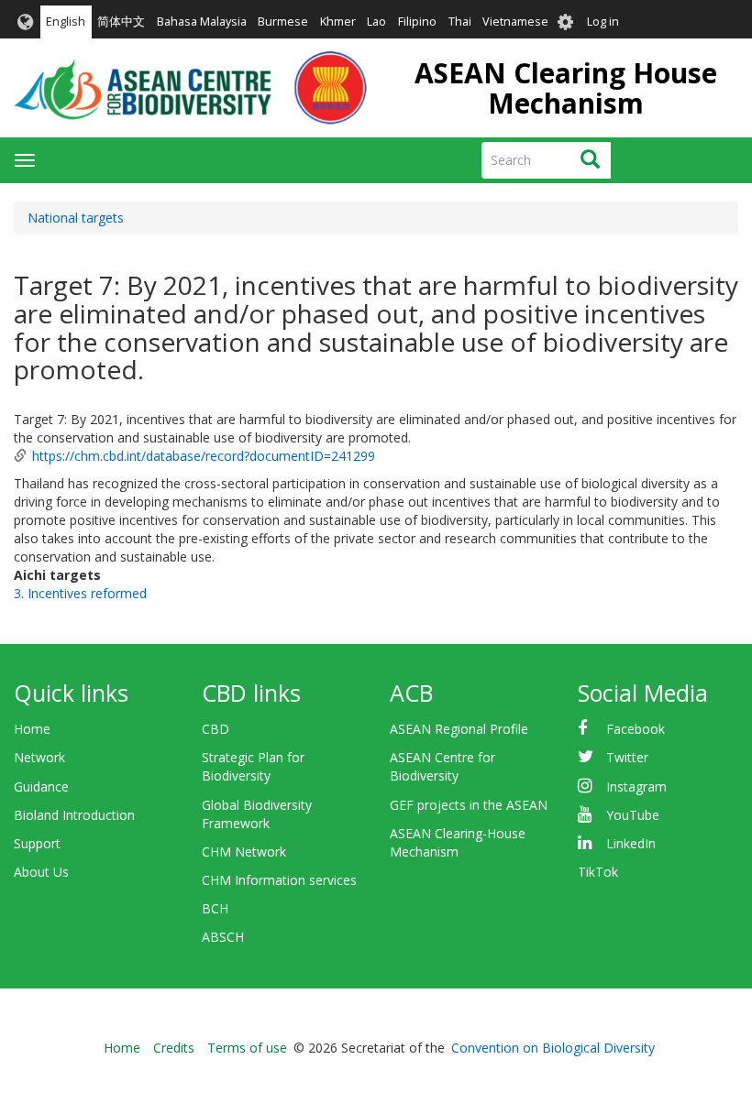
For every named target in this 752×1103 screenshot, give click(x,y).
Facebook (635, 728)
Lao (376, 21)
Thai (459, 21)
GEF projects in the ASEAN (468, 805)
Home (32, 728)
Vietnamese (515, 21)
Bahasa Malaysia (202, 21)
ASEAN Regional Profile (459, 728)
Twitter (627, 757)
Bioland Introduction (74, 815)
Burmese (283, 21)
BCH (215, 908)
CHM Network (244, 851)
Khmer (338, 21)
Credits (173, 1047)
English (65, 21)
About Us (41, 871)
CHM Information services (279, 880)
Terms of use (247, 1047)
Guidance (41, 786)
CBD (215, 728)
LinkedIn (631, 843)
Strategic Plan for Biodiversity (253, 766)
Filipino (417, 21)
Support (37, 843)
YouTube (632, 815)
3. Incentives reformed (80, 593)
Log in (603, 21)
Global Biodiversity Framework (257, 814)
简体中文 (121, 21)
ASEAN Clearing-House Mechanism (457, 842)
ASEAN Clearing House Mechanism (566, 88)
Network (39, 757)
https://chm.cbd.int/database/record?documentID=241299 (203, 455)
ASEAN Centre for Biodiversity (442, 766)
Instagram (636, 786)
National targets (76, 217)
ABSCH (223, 936)
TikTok (598, 871)
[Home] (190, 88)
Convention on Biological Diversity (553, 1047)
